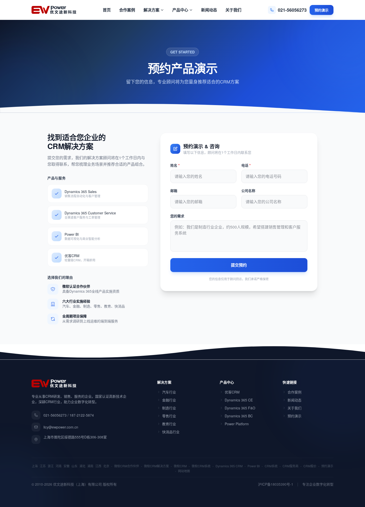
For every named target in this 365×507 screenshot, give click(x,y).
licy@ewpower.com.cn (60, 427)
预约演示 (321, 9)
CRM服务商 (290, 466)
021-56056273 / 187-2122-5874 (68, 415)
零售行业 (169, 415)
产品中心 (180, 10)
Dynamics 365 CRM (229, 466)
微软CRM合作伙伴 (126, 466)
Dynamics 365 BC (239, 415)
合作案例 (127, 10)
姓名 (175, 165)
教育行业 (169, 423)
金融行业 (169, 399)
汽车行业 (169, 392)
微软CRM (180, 466)
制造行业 (169, 407)
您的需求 (177, 215)
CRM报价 (309, 466)
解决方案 (151, 10)
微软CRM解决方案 (156, 466)
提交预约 (239, 265)
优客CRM (232, 392)
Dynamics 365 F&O (240, 407)
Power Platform (237, 423)
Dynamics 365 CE (239, 399)
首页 (107, 10)
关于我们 (233, 10)
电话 (246, 165)
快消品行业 (171, 431)
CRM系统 (271, 466)
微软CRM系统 (201, 466)
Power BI (254, 466)
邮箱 (173, 190)
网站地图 (184, 471)
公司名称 (248, 190)
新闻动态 (209, 10)
